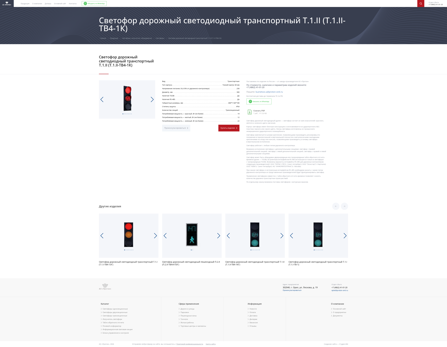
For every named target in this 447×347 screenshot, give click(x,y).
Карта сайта (211, 344)
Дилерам (253, 319)
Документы (338, 316)
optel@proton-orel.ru (340, 290)
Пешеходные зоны (189, 316)
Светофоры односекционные (115, 309)
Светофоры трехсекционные (115, 316)
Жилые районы (187, 322)
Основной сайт (60, 3)
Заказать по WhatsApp (261, 101)
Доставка (253, 316)
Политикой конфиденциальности (189, 344)
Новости (253, 309)
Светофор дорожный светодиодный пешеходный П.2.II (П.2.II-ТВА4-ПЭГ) (191, 263)
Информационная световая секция (117, 329)
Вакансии (254, 322)
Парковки (185, 312)
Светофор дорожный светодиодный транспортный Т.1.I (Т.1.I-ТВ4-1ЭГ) (128, 263)
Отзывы (253, 326)
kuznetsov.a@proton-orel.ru (269, 91)
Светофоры (160, 38)
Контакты (73, 3)
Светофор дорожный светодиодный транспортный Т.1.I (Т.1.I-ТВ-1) (318, 263)
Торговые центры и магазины (193, 326)
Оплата (253, 312)
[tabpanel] (127, 98)
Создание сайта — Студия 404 (336, 344)
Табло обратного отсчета (113, 322)
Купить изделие (228, 128)
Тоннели (184, 319)
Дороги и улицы (187, 309)
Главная (103, 38)
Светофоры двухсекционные (115, 312)
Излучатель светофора (112, 319)
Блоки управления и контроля (116, 333)
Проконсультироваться (175, 128)
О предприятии (339, 312)
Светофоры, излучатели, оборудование (137, 38)
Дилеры (48, 3)
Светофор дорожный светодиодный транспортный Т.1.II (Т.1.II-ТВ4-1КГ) (254, 263)
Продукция (114, 38)
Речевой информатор (112, 326)
